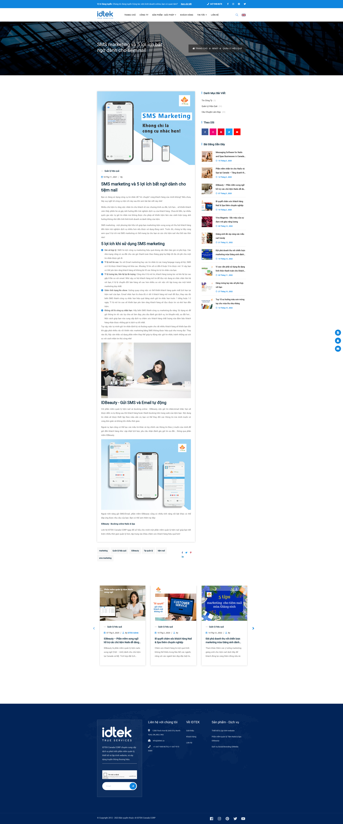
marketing (103, 551)
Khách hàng (186, 15)
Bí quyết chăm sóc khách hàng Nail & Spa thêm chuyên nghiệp (173, 640)
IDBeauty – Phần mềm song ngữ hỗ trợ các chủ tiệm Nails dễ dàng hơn (121, 640)
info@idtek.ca (158, 741)
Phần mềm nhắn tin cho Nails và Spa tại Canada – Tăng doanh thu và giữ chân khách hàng (230, 171)
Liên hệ (189, 743)
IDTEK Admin (133, 633)
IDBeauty (135, 551)
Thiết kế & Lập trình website (223, 731)
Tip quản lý (148, 551)
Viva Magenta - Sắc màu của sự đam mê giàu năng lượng (230, 220)
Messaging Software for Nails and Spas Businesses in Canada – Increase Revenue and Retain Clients (230, 154)
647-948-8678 (216, 4)
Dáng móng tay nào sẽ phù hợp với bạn (229, 285)
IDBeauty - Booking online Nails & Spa (118, 524)
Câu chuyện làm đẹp (213, 112)
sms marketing (105, 558)
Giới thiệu (190, 731)
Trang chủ (201, 48)
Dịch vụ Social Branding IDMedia (225, 747)
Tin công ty (209, 100)
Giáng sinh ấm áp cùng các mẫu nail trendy (230, 236)
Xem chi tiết (186, 4)
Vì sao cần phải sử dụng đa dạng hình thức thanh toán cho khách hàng (230, 269)
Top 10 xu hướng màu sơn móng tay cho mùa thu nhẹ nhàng (230, 301)
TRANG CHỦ (130, 15)
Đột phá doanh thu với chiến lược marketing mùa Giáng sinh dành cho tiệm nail (223, 640)
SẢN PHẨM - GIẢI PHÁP (163, 15)
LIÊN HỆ (215, 15)
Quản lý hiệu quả (232, 48)
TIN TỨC (201, 15)
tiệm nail (161, 551)
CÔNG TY (144, 15)
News (215, 48)
